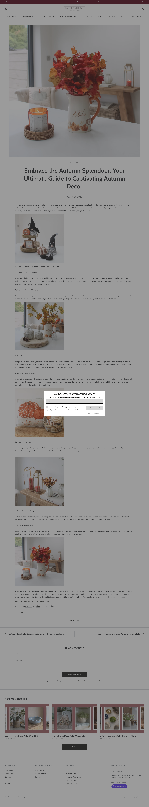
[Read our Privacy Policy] (82, 410)
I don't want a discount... (94, 413)
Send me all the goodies (94, 408)
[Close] (102, 393)
